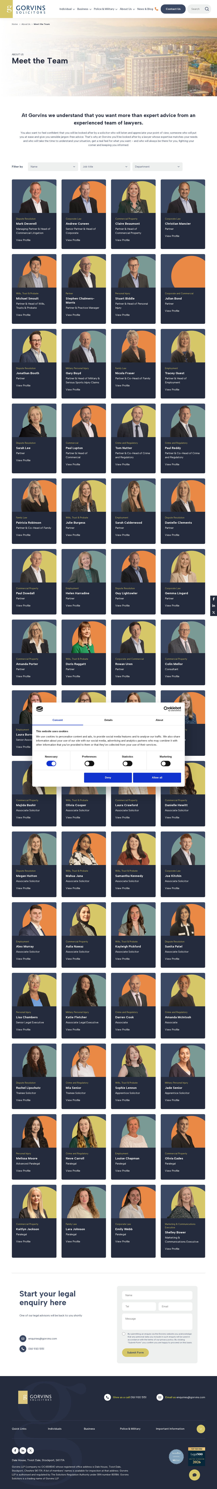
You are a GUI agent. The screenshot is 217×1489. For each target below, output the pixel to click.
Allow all (157, 777)
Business (82, 9)
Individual (66, 9)
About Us (126, 9)
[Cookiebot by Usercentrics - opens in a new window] (166, 708)
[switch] (89, 763)
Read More (34, 214)
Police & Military (104, 9)
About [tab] (159, 720)
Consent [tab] (58, 720)
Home (15, 24)
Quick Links (19, 1428)
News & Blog (145, 9)
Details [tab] (108, 720)
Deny (108, 777)
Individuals (55, 1428)
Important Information (170, 1428)
